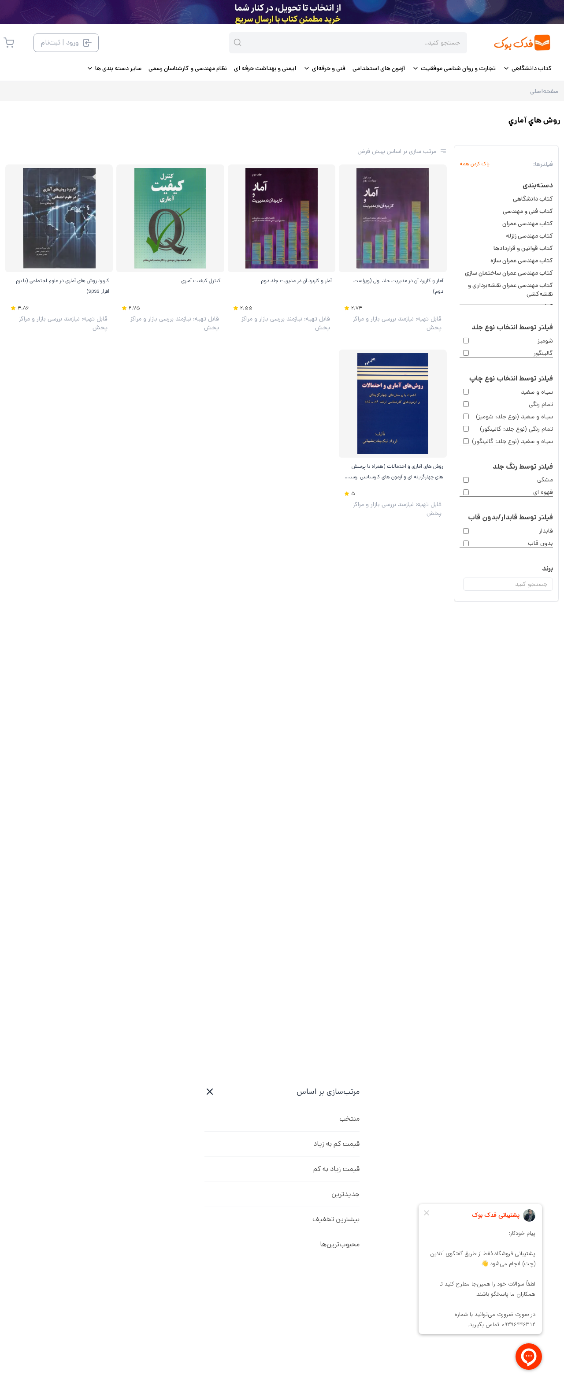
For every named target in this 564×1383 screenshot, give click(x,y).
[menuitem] (527, 68)
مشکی (545, 479)
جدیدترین (345, 1194)
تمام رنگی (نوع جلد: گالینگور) (516, 429)
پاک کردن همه (475, 164)
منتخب (349, 1119)
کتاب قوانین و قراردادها (523, 248)
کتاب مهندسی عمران (527, 223)
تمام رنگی (541, 404)
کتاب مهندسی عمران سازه (521, 260)
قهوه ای (543, 492)
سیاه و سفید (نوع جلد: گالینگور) (512, 441)
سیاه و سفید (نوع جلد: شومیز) (514, 416)
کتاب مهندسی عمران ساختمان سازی (509, 272)
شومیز (545, 340)
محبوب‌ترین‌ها (340, 1244)
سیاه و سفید (537, 392)
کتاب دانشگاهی (533, 198)
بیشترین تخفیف (336, 1219)
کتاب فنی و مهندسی (528, 211)
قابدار (546, 530)
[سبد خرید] (9, 42)
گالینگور (543, 353)
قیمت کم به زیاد (336, 1144)
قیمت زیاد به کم (336, 1169)
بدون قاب (540, 543)
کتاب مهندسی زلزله (529, 235)
